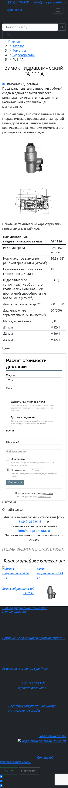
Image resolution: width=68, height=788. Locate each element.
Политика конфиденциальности (32, 706)
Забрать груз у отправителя (28, 401)
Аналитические (14, 781)
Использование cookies (24, 710)
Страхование (19, 470)
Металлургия (18, 653)
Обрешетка (18, 458)
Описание (12, 84)
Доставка (31, 84)
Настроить (51, 771)
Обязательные (14, 777)
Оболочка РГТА (18, 622)
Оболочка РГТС (18, 631)
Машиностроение (21, 657)
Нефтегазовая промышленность (32, 644)
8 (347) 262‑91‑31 (18, 2)
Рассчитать (15, 482)
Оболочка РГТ (18, 626)
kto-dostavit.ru (44, 496)
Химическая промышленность (30, 648)
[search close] (8, 35)
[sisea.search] (62, 27)
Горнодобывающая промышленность (35, 662)
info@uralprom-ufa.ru (50, 2)
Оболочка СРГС (19, 617)
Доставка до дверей (23, 417)
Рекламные (11, 786)
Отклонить (29, 771)
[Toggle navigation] (58, 10)
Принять (8, 771)
